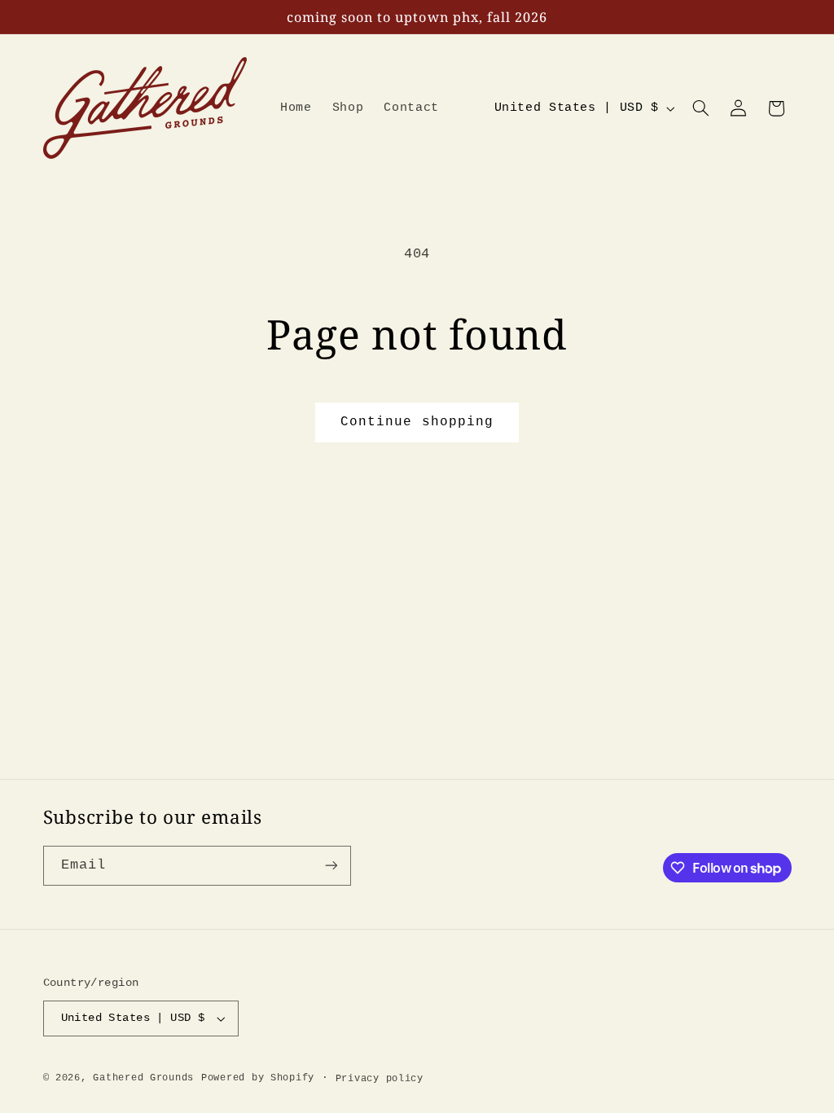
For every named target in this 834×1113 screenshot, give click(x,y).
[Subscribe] (330, 866)
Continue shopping (417, 422)
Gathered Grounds (143, 1077)
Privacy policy (380, 1078)
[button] (700, 108)
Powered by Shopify (257, 1077)
